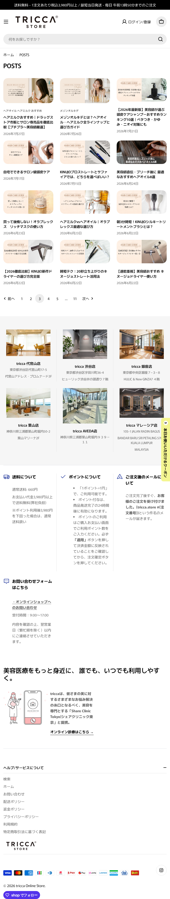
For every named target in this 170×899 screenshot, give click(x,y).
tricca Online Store (30, 885)
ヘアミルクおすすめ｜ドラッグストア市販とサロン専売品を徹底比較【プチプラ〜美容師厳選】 (28, 122)
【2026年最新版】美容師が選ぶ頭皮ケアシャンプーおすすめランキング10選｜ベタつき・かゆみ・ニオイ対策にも (141, 117)
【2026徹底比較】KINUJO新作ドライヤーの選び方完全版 (27, 273)
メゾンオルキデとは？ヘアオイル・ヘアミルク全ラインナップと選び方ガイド (85, 122)
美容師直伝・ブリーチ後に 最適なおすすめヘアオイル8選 (140, 174)
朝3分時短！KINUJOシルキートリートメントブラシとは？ (141, 224)
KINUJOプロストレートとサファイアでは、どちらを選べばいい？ (85, 174)
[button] (165, 449)
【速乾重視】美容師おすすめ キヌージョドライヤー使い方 (140, 273)
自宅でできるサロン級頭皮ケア (26, 171)
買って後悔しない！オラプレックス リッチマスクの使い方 (28, 224)
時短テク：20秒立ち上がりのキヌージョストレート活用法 (83, 273)
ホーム (8, 54)
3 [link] (40, 298)
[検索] (160, 39)
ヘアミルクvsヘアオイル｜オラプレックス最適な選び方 (85, 224)
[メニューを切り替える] (6, 21)
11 (75, 298)
